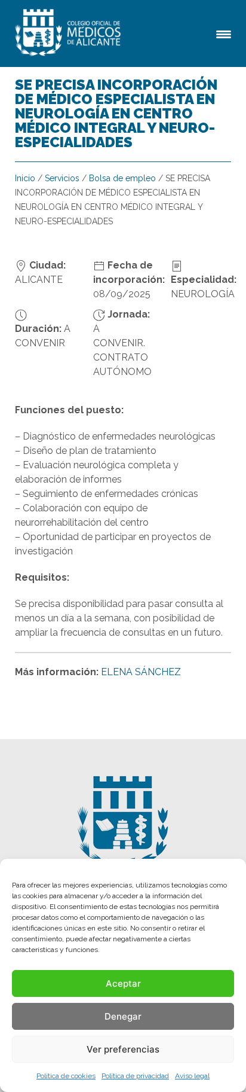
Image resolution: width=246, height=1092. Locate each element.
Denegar (123, 1016)
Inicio (25, 178)
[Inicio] (70, 33)
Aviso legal (192, 1076)
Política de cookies (66, 1076)
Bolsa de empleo (122, 178)
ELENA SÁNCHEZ (141, 672)
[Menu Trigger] (223, 33)
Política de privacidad (135, 1076)
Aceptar (123, 983)
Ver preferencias (123, 1049)
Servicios (62, 178)
